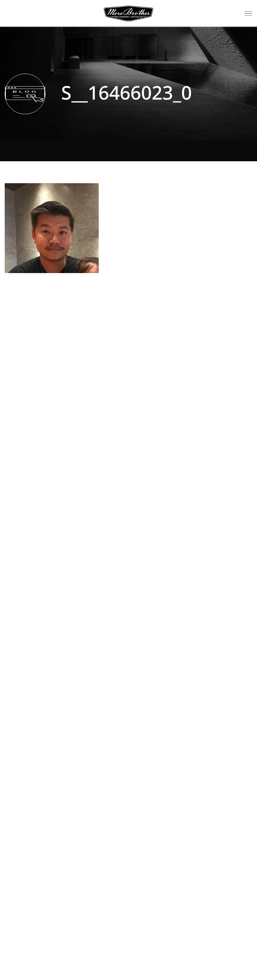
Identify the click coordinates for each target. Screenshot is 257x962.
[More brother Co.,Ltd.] (128, 13)
